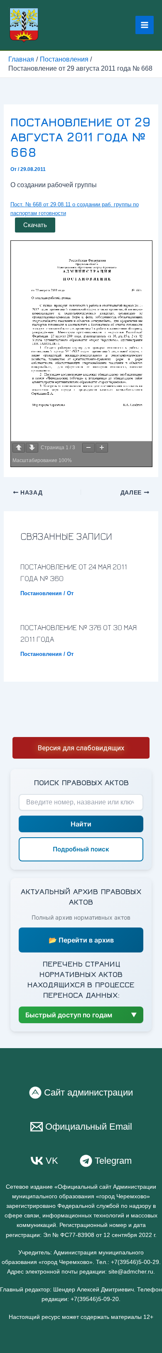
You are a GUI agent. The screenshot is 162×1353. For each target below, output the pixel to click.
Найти (81, 824)
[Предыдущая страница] (18, 448)
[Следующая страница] (32, 448)
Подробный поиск (81, 849)
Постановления (41, 593)
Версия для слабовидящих (81, 748)
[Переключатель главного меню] (144, 25)
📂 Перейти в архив (81, 940)
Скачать (35, 224)
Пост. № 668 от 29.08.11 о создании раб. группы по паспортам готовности (74, 208)
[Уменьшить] (88, 448)
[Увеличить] (102, 448)
